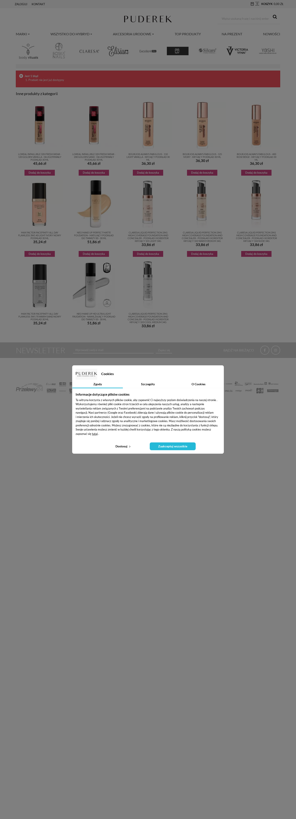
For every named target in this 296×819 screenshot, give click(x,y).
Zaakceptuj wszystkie (172, 446)
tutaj (95, 433)
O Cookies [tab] (198, 384)
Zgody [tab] (97, 384)
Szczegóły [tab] (148, 384)
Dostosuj (121, 446)
